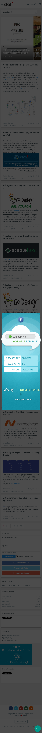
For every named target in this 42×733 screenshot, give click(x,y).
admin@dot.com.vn (23, 399)
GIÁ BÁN (16, 370)
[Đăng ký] (37, 728)
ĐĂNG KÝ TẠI (14, 364)
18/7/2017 (26, 358)
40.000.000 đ (27, 370)
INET (24, 364)
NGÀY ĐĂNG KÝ (13, 358)
